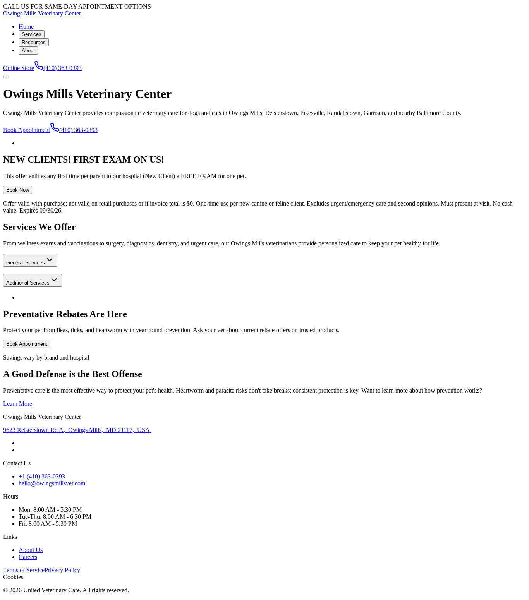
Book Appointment (26, 130)
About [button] (28, 50)
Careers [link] (28, 557)
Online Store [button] (18, 68)
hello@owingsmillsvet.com (52, 483)
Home (26, 26)
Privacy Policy (62, 570)
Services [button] (31, 34)
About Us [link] (31, 550)
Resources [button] (34, 42)
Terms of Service (24, 570)
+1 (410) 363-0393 (42, 476)
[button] (30, 260)
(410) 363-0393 (62, 68)
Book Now (17, 190)
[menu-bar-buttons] (6, 77)
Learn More (17, 403)
